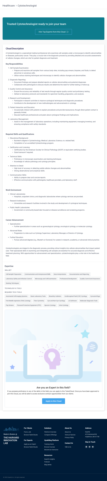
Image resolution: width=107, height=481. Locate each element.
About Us (68, 432)
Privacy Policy (69, 437)
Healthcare (9, 5)
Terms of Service (70, 435)
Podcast (47, 462)
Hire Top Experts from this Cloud (52, 32)
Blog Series (47, 464)
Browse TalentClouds (31, 435)
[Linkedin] (86, 447)
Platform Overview (50, 432)
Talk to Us (68, 447)
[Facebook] (93, 447)
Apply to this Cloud (53, 401)
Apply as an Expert (30, 444)
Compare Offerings (50, 435)
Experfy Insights (49, 459)
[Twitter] (89, 447)
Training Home (49, 444)
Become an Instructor (51, 449)
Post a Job (27, 432)
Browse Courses (49, 447)
